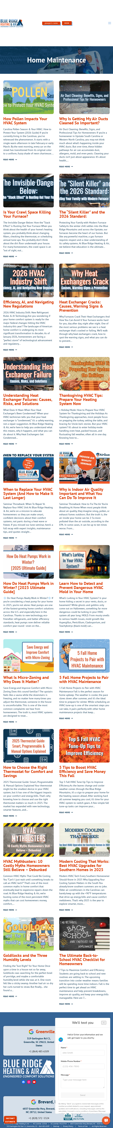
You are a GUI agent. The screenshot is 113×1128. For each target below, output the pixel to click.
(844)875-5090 (51, 23)
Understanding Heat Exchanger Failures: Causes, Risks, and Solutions (27, 399)
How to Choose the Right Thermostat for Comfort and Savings (28, 771)
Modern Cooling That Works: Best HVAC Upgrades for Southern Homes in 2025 (84, 865)
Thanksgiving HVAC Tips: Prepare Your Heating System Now (81, 399)
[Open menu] (109, 23)
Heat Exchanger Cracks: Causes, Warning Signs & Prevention (81, 306)
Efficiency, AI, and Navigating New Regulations (28, 304)
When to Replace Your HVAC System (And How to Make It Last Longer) (28, 493)
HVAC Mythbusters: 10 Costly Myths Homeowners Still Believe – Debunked (26, 865)
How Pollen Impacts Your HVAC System (25, 120)
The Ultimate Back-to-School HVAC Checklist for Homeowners (82, 959)
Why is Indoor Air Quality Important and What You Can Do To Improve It (81, 493)
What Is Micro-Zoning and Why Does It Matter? (26, 679)
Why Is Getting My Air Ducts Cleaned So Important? (83, 120)
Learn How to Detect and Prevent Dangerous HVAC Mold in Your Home (81, 587)
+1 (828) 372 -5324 (39, 1118)
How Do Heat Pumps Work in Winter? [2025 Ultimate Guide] (28, 587)
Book (66, 23)
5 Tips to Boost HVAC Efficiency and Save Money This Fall (82, 771)
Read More (10, 159)
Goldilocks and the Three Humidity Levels (25, 957)
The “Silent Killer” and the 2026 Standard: (82, 214)
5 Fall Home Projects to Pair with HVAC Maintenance (84, 679)
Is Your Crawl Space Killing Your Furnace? (27, 214)
